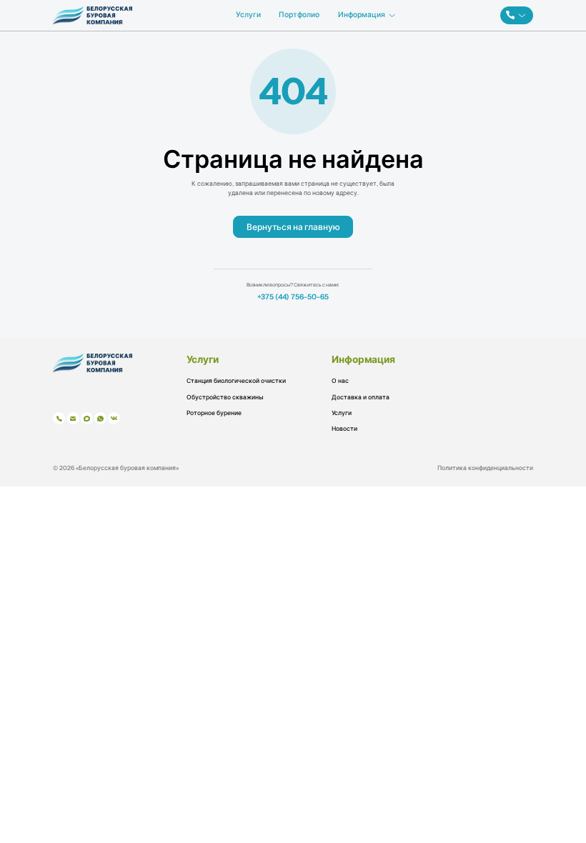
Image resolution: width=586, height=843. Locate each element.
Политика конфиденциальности (485, 468)
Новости (344, 428)
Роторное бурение (214, 412)
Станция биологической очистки (236, 380)
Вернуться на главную (293, 226)
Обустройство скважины (225, 397)
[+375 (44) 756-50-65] (516, 15)
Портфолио (299, 14)
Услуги (248, 14)
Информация (361, 14)
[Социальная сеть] (59, 418)
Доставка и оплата (360, 397)
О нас (340, 380)
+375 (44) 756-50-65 (293, 297)
